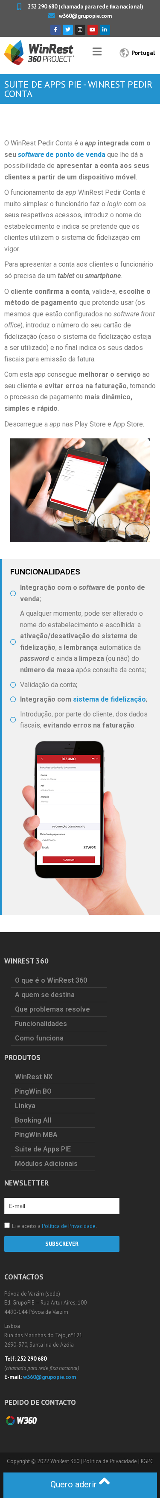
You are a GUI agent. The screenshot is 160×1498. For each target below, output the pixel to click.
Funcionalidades (41, 1024)
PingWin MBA (36, 1135)
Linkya (25, 1106)
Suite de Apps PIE (43, 1149)
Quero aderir (74, 1484)
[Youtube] (92, 30)
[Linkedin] (105, 30)
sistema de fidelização (109, 699)
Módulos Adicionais (46, 1164)
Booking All (33, 1120)
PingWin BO (33, 1091)
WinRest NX (33, 1077)
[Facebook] (55, 30)
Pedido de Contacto (40, 1402)
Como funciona (39, 1038)
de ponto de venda (61, 155)
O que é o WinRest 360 (51, 980)
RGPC (147, 1461)
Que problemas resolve (52, 1009)
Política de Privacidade (69, 1226)
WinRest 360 (64, 1461)
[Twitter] (68, 30)
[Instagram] (80, 30)
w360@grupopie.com (49, 1377)
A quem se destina (45, 995)
